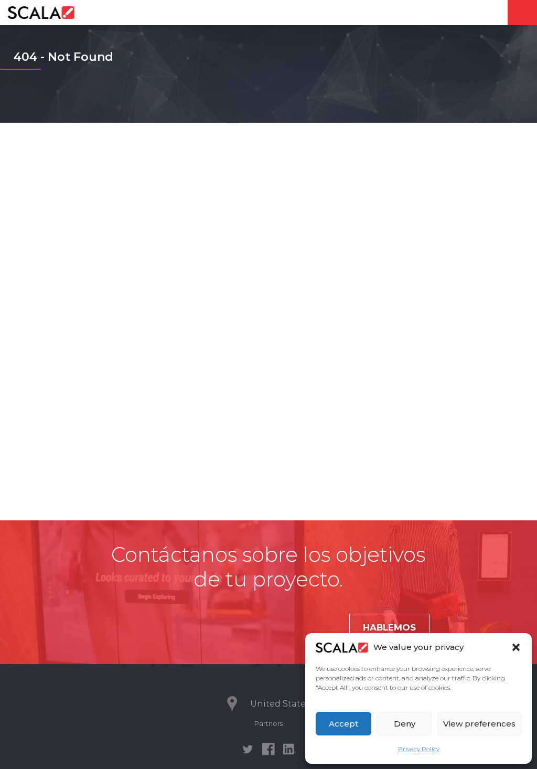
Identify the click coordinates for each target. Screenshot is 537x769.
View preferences (479, 724)
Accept (343, 724)
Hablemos (389, 627)
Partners (268, 723)
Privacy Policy (418, 749)
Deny (404, 724)
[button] (516, 647)
